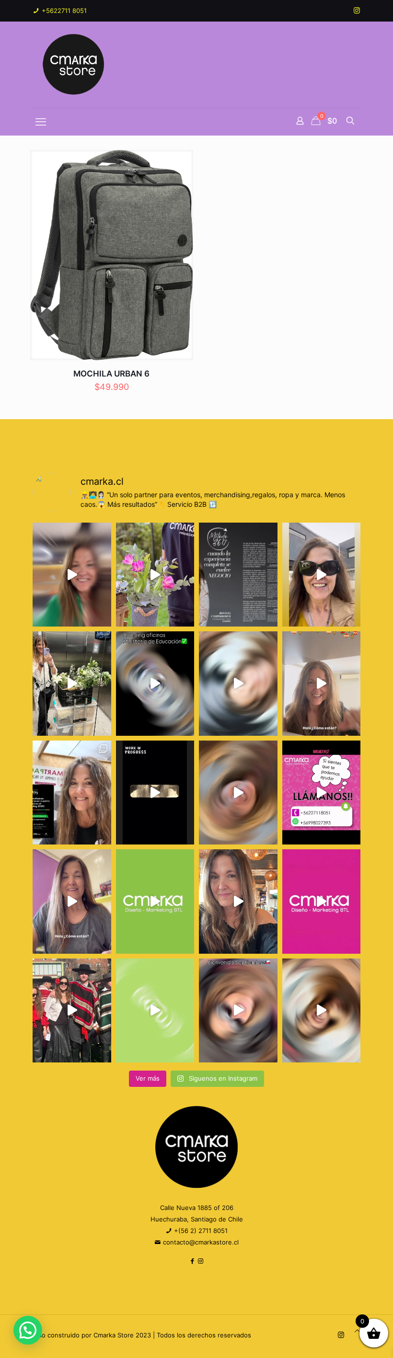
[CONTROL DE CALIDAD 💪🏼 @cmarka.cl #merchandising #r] (155, 792)
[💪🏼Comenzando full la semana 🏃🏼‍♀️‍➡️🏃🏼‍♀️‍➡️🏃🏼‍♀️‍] (238, 792)
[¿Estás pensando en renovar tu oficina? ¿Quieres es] (155, 683)
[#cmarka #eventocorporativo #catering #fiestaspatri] (155, 1010)
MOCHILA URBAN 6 (111, 373)
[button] (27, 1330)
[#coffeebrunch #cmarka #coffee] (238, 683)
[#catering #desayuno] (321, 792)
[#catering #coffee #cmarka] (238, 901)
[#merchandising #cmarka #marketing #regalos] (155, 901)
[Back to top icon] (357, 1330)
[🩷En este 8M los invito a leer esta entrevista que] (238, 575)
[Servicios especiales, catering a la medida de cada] (155, 575)
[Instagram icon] (356, 10)
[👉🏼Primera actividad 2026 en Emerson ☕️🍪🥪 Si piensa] (72, 575)
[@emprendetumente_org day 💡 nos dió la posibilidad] (72, 792)
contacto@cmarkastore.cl (200, 1242)
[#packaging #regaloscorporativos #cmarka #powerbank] (72, 901)
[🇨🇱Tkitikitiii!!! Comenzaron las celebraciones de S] (238, 1010)
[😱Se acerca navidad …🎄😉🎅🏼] (321, 683)
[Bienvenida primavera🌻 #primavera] (321, 901)
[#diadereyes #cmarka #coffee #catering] (72, 683)
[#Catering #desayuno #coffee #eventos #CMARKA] (321, 1010)
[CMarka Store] (74, 65)
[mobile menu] (41, 122)
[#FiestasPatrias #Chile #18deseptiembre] (72, 1010)
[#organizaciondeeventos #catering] (321, 575)
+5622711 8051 (63, 10)
